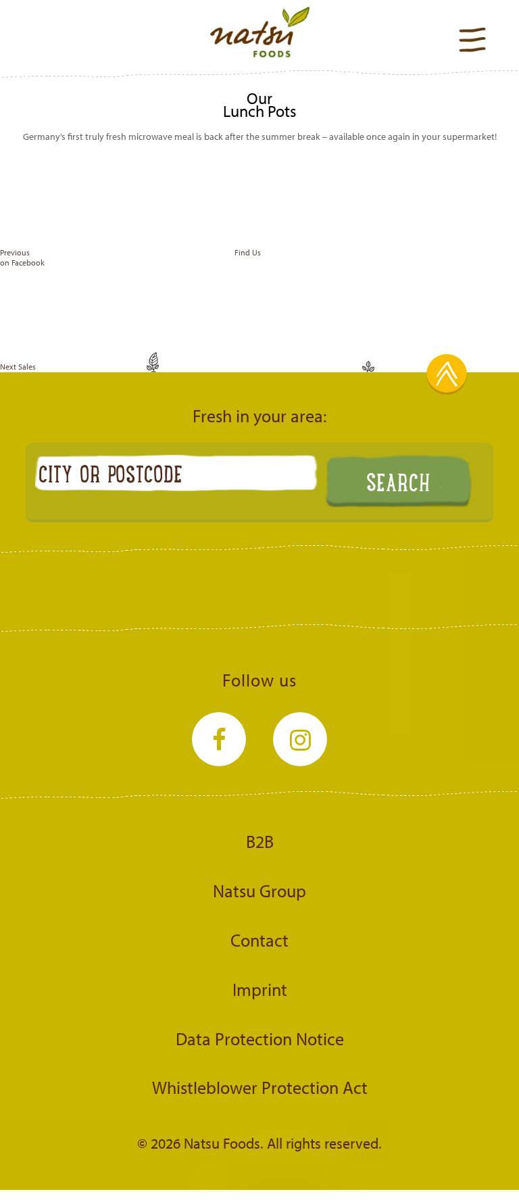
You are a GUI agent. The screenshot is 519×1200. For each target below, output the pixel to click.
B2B (260, 841)
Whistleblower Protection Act (260, 1087)
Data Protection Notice (260, 1038)
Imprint (259, 989)
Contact (259, 939)
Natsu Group (259, 890)
